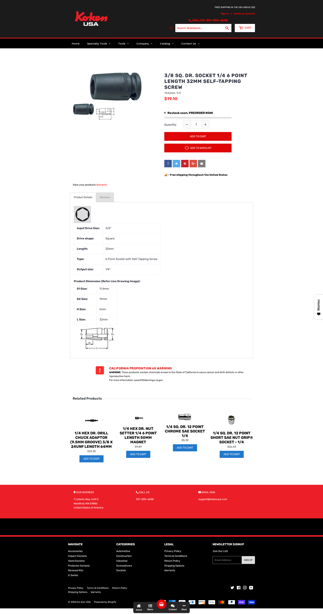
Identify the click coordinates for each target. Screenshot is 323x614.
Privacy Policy (172, 551)
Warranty (101, 184)
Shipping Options (174, 565)
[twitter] (176, 163)
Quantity (170, 124)
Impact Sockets (77, 556)
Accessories (75, 551)
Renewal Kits (75, 570)
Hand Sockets (76, 560)
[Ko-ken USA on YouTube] (251, 588)
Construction (124, 556)
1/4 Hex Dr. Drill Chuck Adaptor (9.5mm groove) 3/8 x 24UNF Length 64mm (91, 440)
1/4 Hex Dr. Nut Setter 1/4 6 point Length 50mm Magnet (138, 435)
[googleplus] (193, 163)
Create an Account (244, 13)
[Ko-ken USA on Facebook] (239, 588)
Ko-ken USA (84, 602)
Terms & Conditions (175, 556)
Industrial (121, 560)
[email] (201, 163)
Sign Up (248, 560)
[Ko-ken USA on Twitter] (232, 588)
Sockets (121, 570)
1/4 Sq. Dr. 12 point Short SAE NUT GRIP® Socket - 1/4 (231, 437)
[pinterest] (185, 163)
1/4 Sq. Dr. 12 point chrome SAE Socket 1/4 (185, 431)
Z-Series (73, 575)
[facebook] (168, 163)
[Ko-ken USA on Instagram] (245, 588)
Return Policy (172, 560)
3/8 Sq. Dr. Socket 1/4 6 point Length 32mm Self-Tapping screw (205, 81)
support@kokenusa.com (212, 499)
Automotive (123, 551)
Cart (247, 27)
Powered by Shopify (105, 602)
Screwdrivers (124, 565)
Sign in (225, 13)
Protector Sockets (79, 565)
